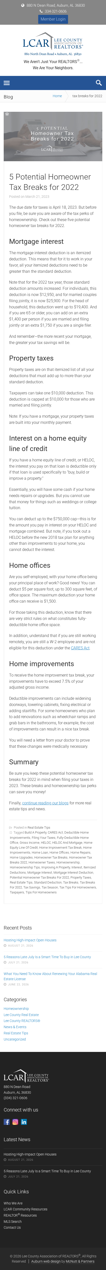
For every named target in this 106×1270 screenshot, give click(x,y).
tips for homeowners (41, 892)
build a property (35, 832)
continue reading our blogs (45, 803)
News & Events (15, 1027)
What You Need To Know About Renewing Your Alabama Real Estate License (50, 976)
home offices (59, 852)
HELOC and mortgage (67, 842)
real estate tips (21, 882)
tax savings (31, 887)
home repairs (80, 852)
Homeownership (16, 1009)
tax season (50, 887)
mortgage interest (39, 872)
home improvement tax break (60, 847)
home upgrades (21, 857)
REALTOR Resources (20, 1215)
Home (57, 96)
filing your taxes (43, 837)
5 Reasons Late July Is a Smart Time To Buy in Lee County (47, 957)
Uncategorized (15, 1039)
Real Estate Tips (39, 827)
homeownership (68, 862)
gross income (29, 842)
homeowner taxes (42, 862)
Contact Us (12, 1227)
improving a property (55, 867)
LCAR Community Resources (25, 1209)
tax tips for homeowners (77, 887)
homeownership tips (25, 867)
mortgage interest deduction (73, 872)
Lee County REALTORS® (22, 1021)
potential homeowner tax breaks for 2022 (39, 877)
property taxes (81, 877)
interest (76, 867)
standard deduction (48, 882)
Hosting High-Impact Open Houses (30, 940)
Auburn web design (46, 1261)
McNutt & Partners (80, 1261)
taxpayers (17, 892)
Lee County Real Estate (21, 1015)
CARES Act (80, 648)
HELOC (46, 842)
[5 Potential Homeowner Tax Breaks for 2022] (53, 160)
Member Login (53, 19)
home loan (40, 852)
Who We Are (13, 1203)
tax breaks (70, 882)
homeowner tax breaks (51, 857)
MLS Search (13, 1222)
